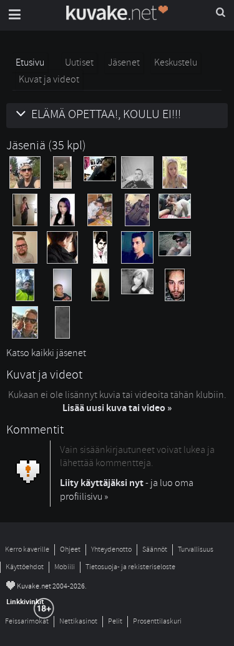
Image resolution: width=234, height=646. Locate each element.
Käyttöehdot (25, 567)
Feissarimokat (27, 621)
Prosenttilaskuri (157, 621)
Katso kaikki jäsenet (46, 353)
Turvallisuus (195, 549)
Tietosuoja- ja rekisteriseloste (130, 567)
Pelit (115, 621)
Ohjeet (70, 549)
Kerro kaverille (27, 549)
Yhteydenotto (111, 549)
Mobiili (64, 567)
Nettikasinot (78, 621)
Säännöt (154, 549)
